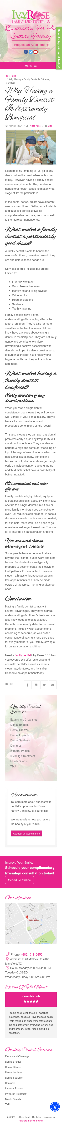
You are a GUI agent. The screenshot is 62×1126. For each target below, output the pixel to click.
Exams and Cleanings (23, 719)
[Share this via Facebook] (28, 684)
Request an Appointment (31, 44)
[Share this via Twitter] (44, 684)
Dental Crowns (19, 730)
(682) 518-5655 (32, 954)
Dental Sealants (20, 740)
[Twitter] (31, 52)
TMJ (13, 766)
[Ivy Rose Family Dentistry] (31, 16)
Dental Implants (19, 735)
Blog (14, 75)
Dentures (16, 745)
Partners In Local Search (31, 1120)
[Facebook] (26, 52)
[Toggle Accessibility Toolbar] (54, 1106)
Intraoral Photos (20, 751)
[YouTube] (35, 52)
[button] (28, 65)
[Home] (7, 75)
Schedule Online (19, 880)
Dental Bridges (19, 725)
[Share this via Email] (53, 684)
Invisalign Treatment (22, 756)
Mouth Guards (19, 761)
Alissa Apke (35, 125)
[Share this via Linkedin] (36, 684)
